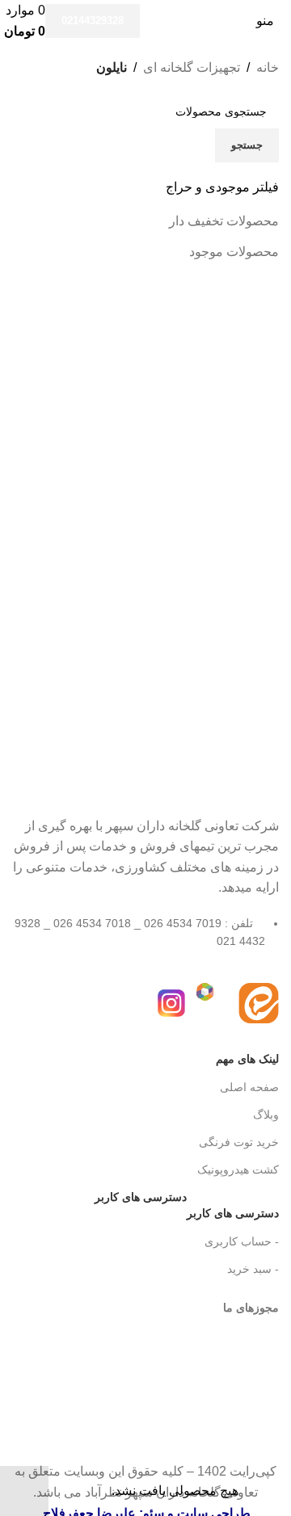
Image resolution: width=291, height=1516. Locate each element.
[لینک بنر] (145, 758)
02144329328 (92, 21)
